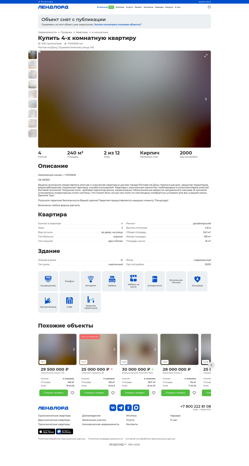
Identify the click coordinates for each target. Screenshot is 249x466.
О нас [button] (178, 7)
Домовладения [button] (91, 415)
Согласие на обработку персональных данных (150, 439)
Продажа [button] (66, 32)
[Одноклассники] (128, 407)
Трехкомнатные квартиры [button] (54, 424)
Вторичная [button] (105, 7)
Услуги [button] (129, 7)
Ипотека (131, 415)
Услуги (130, 420)
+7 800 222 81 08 (195, 406)
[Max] (136, 407)
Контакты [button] (148, 7)
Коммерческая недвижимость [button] (100, 424)
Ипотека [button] (120, 7)
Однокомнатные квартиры (54, 415)
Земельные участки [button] (94, 420)
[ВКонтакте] (113, 407)
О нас (173, 420)
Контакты (132, 424)
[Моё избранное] (209, 7)
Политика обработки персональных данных (61, 439)
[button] (32, 55)
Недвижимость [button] (47, 32)
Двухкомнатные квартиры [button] (54, 420)
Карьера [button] (159, 7)
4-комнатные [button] (100, 32)
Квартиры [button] (82, 32)
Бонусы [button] (169, 7)
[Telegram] (120, 407)
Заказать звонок (205, 2)
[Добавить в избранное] (72, 393)
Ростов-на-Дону (47, 2)
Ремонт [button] (138, 7)
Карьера (175, 415)
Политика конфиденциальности (105, 439)
